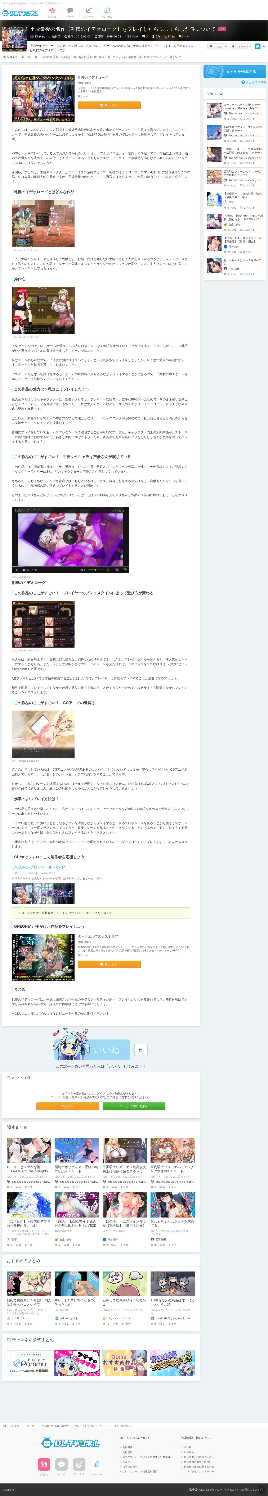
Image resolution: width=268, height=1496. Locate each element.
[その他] (263, 46)
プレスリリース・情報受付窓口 (140, 1471)
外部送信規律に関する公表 (199, 1466)
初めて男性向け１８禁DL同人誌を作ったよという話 (29, 1302)
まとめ (30, 1425)
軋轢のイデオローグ (155, 57)
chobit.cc (24, 576)
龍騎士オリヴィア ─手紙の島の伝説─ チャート (76, 1169)
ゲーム (185, 36)
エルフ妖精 (46, 57)
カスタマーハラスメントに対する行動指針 (146, 1457)
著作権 (188, 1447)
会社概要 (127, 1447)
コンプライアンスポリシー (199, 1471)
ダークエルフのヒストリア (98, 936)
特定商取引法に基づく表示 (199, 1457)
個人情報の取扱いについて (199, 1461)
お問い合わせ (130, 1466)
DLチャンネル (20, 12)
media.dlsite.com (29, 250)
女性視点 (65, 57)
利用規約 (127, 1452)
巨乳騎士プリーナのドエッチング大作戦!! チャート (172, 1169)
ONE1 (178, 57)
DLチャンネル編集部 (124, 57)
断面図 (82, 57)
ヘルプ (126, 1461)
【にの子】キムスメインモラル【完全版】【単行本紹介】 (124, 1223)
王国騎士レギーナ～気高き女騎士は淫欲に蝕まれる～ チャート (125, 1171)
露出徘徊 (99, 57)
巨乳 (28, 57)
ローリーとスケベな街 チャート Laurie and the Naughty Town (29, 1171)
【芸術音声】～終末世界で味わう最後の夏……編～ (28, 1223)
